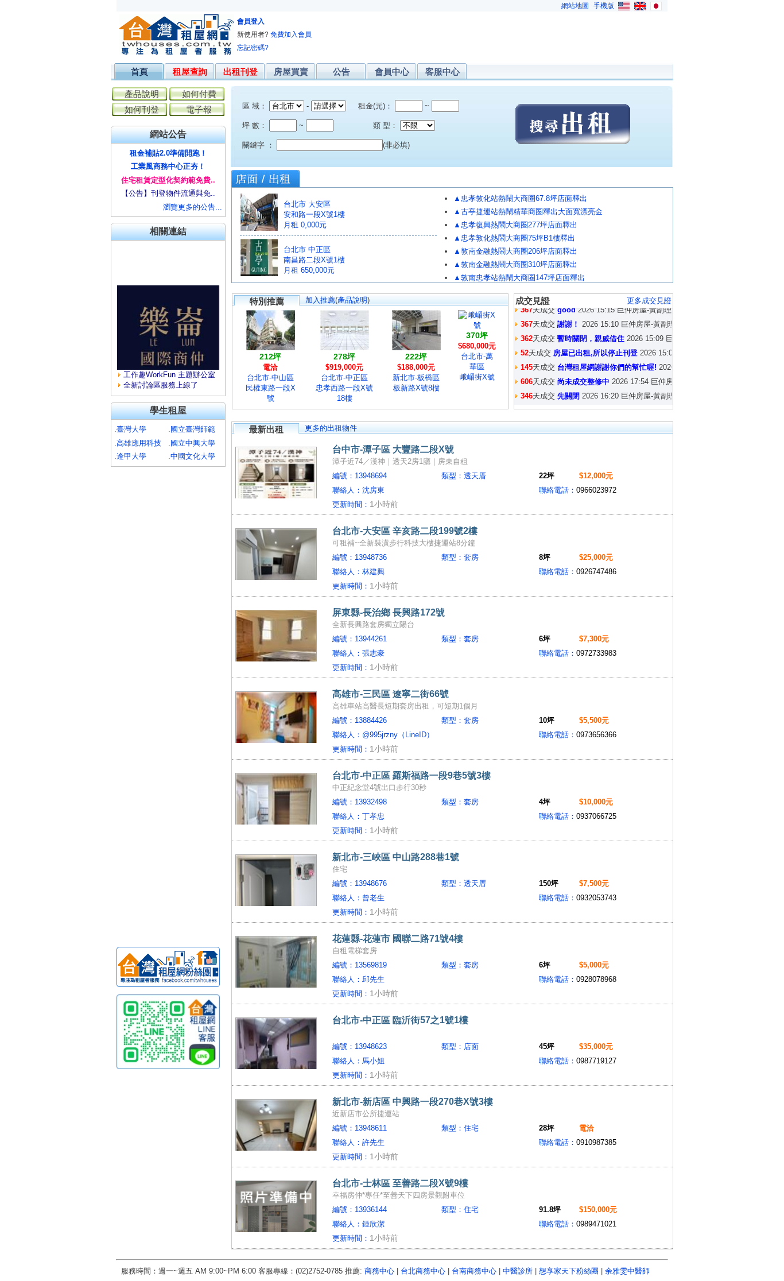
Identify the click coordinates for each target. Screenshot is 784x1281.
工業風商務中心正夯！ (168, 166)
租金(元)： (374, 106)
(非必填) (396, 145)
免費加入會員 (291, 34)
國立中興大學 (192, 443)
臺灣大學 (131, 429)
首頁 (139, 71)
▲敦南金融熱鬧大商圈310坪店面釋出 (515, 264)
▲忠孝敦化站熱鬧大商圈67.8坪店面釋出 (520, 198)
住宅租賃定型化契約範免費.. (168, 180)
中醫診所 (518, 1271)
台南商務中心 (474, 1271)
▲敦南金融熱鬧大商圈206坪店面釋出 (515, 251)
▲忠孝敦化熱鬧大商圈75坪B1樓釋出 (514, 238)
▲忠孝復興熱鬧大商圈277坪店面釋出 (515, 224)
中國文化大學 (192, 456)
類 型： (374, 125)
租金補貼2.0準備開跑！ (168, 153)
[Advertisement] (458, 31)
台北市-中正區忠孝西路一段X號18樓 (344, 388)
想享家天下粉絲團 (569, 1271)
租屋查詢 (190, 71)
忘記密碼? (253, 48)
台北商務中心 (423, 1271)
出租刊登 (240, 71)
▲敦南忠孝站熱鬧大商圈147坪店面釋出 (519, 277)
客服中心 (442, 71)
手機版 (603, 6)
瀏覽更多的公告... (192, 207)
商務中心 (379, 1271)
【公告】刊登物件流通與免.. (168, 193)
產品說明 (352, 300)
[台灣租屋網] (176, 52)
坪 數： (254, 125)
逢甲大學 (131, 456)
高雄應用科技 (139, 443)
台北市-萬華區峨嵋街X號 (477, 366)
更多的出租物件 (331, 428)
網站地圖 (575, 6)
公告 (341, 71)
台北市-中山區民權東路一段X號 (271, 388)
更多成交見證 (649, 300)
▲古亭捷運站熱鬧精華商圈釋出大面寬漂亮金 (528, 211)
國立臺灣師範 (192, 429)
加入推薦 (320, 300)
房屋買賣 (291, 71)
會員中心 (392, 71)
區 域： (254, 106)
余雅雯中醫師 (627, 1271)
